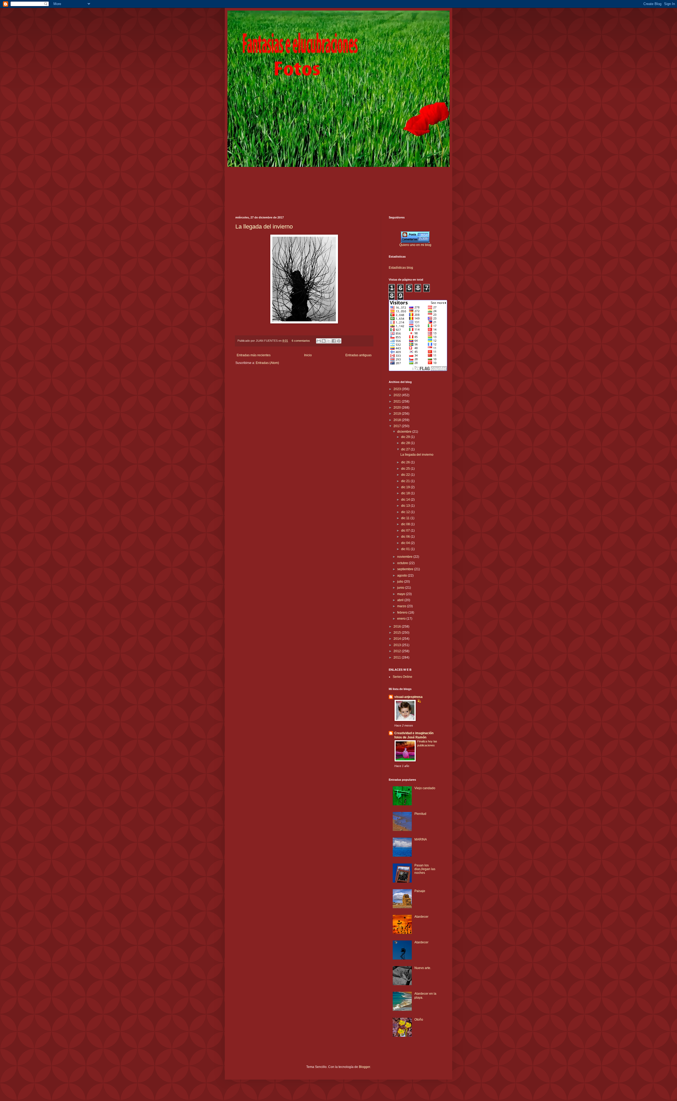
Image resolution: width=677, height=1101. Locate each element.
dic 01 (406, 549)
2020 (398, 407)
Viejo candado (424, 788)
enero (401, 618)
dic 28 (406, 443)
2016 (398, 626)
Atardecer (421, 917)
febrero (402, 612)
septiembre (405, 569)
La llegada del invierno (264, 226)
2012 (398, 651)
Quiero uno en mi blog (415, 245)
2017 (398, 426)
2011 (398, 657)
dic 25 (406, 468)
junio (401, 588)
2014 (398, 639)
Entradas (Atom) (267, 363)
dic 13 (406, 506)
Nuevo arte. (422, 968)
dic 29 (406, 437)
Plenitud (420, 814)
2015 (398, 632)
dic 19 (406, 487)
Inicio (308, 355)
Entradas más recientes (254, 355)
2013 (398, 645)
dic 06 (406, 536)
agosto (402, 575)
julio (400, 581)
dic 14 (406, 499)
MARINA (420, 839)
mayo (401, 594)
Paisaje (419, 891)
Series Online (402, 677)
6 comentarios (301, 340)
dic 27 (406, 449)
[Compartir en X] (328, 341)
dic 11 (405, 518)
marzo (402, 606)
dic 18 (406, 493)
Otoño (418, 1019)
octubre (403, 563)
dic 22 (406, 475)
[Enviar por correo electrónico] (318, 341)
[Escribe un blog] (323, 341)
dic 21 (406, 481)
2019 (398, 413)
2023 (398, 389)
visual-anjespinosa (408, 697)
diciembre (404, 431)
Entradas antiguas (358, 355)
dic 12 (406, 512)
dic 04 (406, 543)
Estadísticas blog (401, 267)
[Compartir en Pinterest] (338, 341)
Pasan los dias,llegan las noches (424, 869)
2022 (398, 395)
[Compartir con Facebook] (333, 341)
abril (400, 600)
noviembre (405, 557)
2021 (398, 401)
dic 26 (406, 462)
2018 (398, 420)
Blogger (364, 1067)
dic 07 (406, 530)
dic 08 (406, 524)
